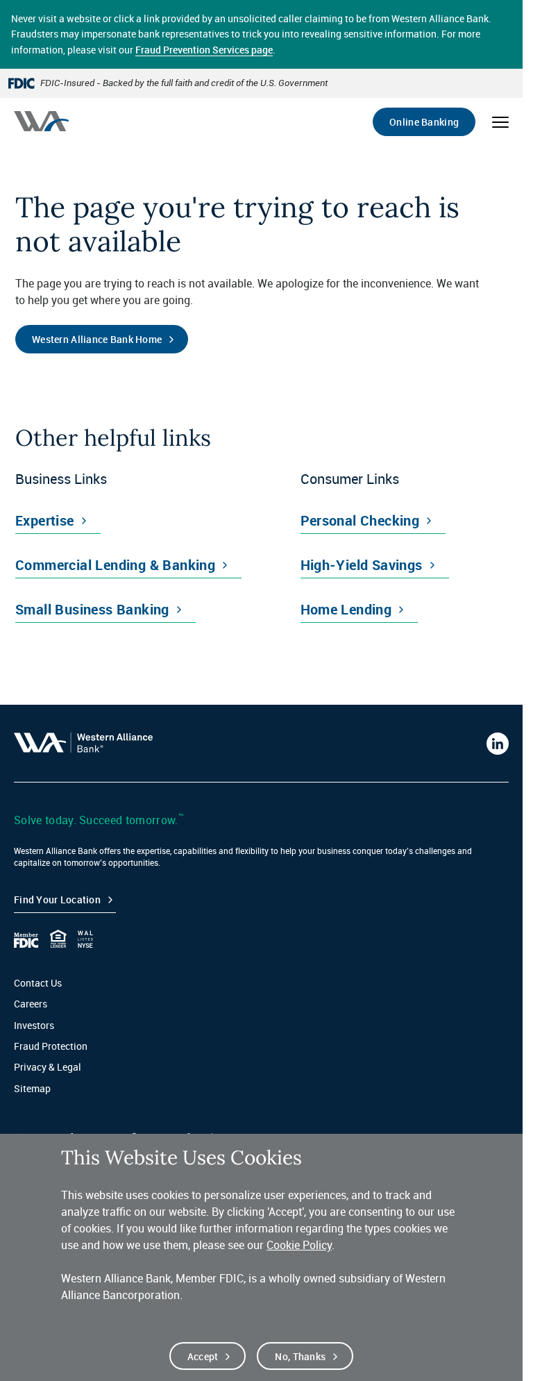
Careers (30, 1003)
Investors (34, 1025)
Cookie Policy (299, 1245)
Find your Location (57, 899)
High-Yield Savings (362, 564)
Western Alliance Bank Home (97, 339)
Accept (203, 1356)
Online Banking (424, 121)
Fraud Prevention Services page (204, 49)
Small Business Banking (92, 609)
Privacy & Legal (47, 1066)
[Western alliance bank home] (41, 121)
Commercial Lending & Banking (115, 564)
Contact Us (38, 982)
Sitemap (32, 1088)
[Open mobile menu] (500, 122)
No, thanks (300, 1356)
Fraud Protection (50, 1046)
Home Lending (346, 609)
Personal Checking (360, 520)
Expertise (44, 520)
